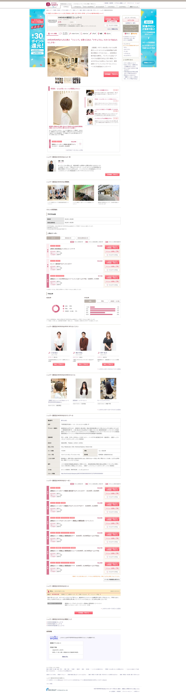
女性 (90, 301)
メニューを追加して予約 (112, 251)
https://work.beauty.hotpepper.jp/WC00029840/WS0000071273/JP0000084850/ (82, 473)
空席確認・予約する (111, 20)
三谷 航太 (54, 353)
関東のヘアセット (62, 674)
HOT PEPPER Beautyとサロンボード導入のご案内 (107, 688)
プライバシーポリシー (127, 691)
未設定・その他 (115, 301)
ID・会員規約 (112, 691)
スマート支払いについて (130, 63)
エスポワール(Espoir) (102, 680)
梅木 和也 (79, 353)
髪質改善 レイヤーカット (80, 400)
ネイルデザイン (127, 55)
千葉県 (72, 669)
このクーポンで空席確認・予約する (112, 247)
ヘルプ (138, 3)
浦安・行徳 (66, 669)
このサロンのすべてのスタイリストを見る (110, 369)
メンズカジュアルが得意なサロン (65, 670)
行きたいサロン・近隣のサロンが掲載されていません (131, 65)
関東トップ (75, 10)
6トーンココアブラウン (104, 400)
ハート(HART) (49, 680)
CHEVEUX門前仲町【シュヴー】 (56, 625)
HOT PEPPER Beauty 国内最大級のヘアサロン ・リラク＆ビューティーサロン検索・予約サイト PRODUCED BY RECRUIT (52, 4)
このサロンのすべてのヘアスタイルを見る (110, 409)
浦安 (83, 669)
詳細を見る (65, 656)
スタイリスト (127, 49)
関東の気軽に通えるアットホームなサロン (77, 674)
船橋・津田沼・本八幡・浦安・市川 (54, 669)
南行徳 (87, 669)
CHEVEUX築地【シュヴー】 (54, 624)
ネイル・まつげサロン (88, 6)
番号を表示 (64, 420)
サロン (125, 47)
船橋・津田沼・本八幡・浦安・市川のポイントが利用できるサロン (103, 674)
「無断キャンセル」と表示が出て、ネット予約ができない (131, 77)
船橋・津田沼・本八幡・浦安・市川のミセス (129, 674)
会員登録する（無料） (130, 23)
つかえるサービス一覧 (129, 38)
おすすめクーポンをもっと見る (75, 150)
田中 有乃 (103, 353)
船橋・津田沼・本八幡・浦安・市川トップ (89, 10)
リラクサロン (111, 6)
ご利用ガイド (137, 691)
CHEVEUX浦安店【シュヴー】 (70, 17)
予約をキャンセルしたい (130, 75)
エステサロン (122, 6)
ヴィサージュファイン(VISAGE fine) (72, 680)
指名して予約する (59, 364)
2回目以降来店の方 (83, 238)
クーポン (126, 51)
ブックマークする (113, 25)
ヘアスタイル (77, 6)
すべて (53, 238)
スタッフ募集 (49, 683)
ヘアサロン (66, 6)
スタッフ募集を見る (112, 29)
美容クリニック (134, 6)
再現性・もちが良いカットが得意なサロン (114, 669)
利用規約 (119, 691)
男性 (102, 301)
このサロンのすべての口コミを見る (111, 608)
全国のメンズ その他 (51, 674)
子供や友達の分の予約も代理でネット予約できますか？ (131, 72)
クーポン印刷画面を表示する (112, 579)
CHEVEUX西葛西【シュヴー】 (55, 622)
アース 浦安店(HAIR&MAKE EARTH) (88, 680)
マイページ (131, 3)
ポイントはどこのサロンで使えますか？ (131, 69)
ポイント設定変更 (128, 40)
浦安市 (78, 669)
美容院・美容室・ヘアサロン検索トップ (115, 3)
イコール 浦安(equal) (58, 680)
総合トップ (48, 10)
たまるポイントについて (129, 36)
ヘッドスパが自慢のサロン (97, 669)
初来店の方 (68, 238)
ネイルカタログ (100, 6)
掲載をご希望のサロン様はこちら (131, 688)
